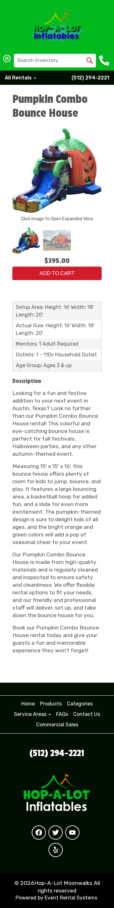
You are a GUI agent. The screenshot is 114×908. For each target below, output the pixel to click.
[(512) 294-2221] (105, 60)
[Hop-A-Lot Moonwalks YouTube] (72, 832)
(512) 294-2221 (90, 78)
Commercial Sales (57, 725)
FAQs (62, 714)
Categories (80, 704)
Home (28, 704)
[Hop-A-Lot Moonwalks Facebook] (39, 832)
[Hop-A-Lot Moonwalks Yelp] (55, 850)
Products (51, 704)
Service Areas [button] (31, 714)
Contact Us (86, 714)
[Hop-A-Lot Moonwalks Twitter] (55, 832)
